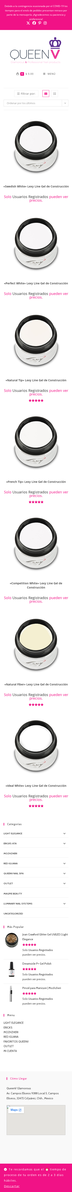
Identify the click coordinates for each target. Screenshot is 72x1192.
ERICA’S (8, 1027)
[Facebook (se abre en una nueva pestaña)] (34, 23)
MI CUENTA (10, 1051)
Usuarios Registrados (30, 196)
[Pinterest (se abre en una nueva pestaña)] (39, 23)
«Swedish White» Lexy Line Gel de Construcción (36, 186)
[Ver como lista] (54, 93)
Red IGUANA (11, 863)
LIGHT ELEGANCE (14, 1022)
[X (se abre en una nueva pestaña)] (28, 23)
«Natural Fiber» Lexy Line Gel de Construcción (36, 684)
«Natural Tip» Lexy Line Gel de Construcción (36, 380)
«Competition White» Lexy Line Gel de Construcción (36, 585)
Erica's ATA (10, 843)
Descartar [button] (12, 1186)
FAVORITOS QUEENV (16, 1041)
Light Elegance (13, 833)
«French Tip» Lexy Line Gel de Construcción (36, 482)
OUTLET (8, 883)
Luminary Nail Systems (18, 903)
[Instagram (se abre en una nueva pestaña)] (44, 23)
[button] (66, 118)
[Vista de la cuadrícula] (45, 93)
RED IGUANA (11, 1036)
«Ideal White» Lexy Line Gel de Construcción (36, 786)
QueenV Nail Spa (14, 873)
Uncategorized (13, 913)
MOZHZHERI (10, 853)
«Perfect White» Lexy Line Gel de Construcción (36, 283)
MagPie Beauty (13, 893)
